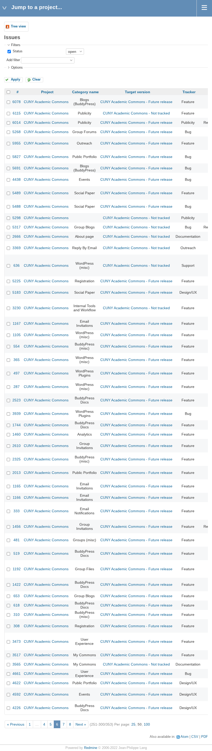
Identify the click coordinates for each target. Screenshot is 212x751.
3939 (16, 413)
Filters (15, 45)
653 (16, 596)
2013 (16, 473)
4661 (16, 673)
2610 (16, 446)
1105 (17, 335)
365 (16, 360)
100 (147, 724)
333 (16, 511)
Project (47, 92)
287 (16, 387)
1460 (16, 434)
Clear (36, 79)
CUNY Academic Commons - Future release (136, 102)
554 (16, 346)
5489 (16, 193)
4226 (16, 708)
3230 (16, 308)
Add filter (13, 60)
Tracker (189, 92)
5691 (16, 168)
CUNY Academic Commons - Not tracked (136, 113)
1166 (17, 497)
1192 (17, 569)
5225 (16, 281)
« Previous (15, 724)
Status (17, 51)
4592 (16, 694)
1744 (16, 425)
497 (16, 373)
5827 (16, 157)
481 (16, 540)
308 (16, 626)
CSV (194, 737)
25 (133, 724)
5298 (16, 218)
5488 (16, 206)
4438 (16, 179)
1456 (16, 526)
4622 (16, 683)
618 (16, 605)
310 (16, 614)
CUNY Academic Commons (46, 102)
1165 (17, 486)
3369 (16, 248)
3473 (16, 641)
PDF (204, 737)
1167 (17, 323)
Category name (85, 92)
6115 (17, 113)
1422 (16, 584)
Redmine (90, 748)
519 (16, 553)
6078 (16, 102)
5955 (16, 143)
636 (16, 265)
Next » (80, 724)
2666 (16, 236)
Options (17, 67)
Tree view (18, 26)
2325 (16, 459)
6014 (16, 122)
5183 (16, 292)
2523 (16, 400)
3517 (16, 655)
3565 (16, 664)
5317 (16, 227)
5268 (16, 132)
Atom (184, 737)
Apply (15, 79)
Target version (137, 92)
